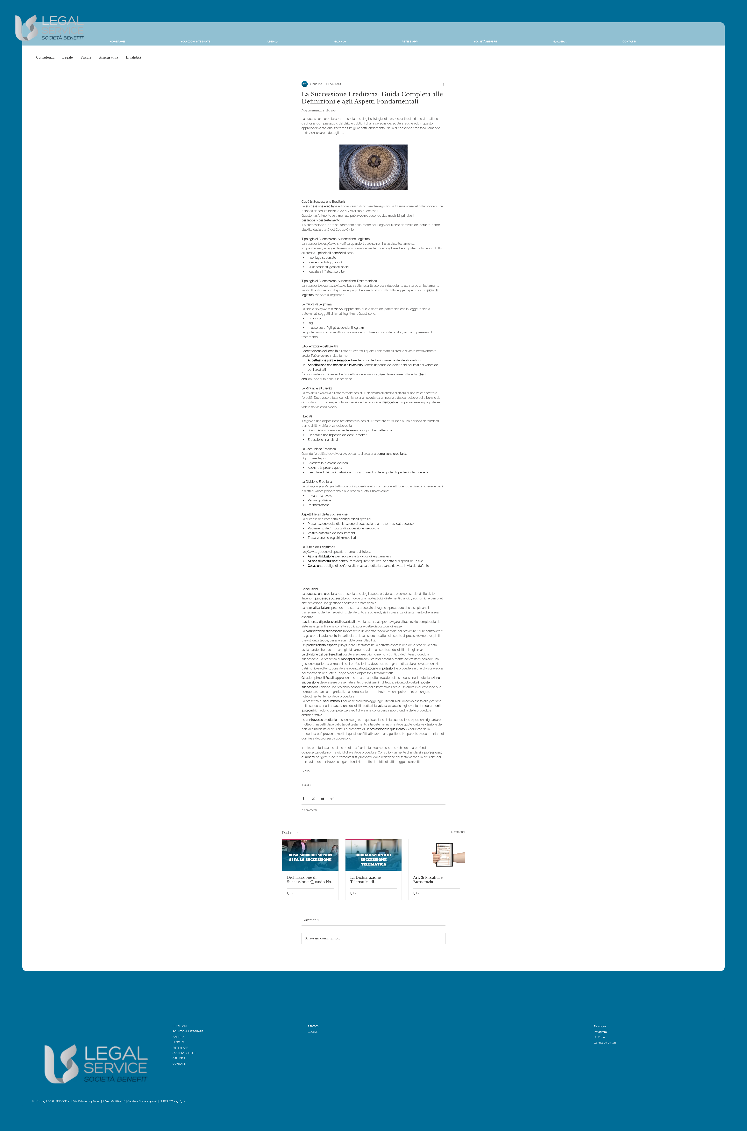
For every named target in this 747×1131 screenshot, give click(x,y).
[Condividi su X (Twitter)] (313, 798)
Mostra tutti (458, 831)
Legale (67, 57)
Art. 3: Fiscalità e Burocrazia (428, 879)
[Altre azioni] (443, 84)
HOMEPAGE (180, 1026)
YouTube (599, 1037)
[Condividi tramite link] (332, 798)
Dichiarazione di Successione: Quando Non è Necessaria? (310, 879)
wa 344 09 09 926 (605, 1042)
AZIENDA (178, 1036)
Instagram (600, 1031)
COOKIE (313, 1031)
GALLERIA (179, 1058)
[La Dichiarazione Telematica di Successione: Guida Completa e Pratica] (373, 855)
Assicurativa (108, 57)
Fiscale (86, 57)
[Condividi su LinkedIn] (322, 798)
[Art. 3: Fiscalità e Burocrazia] (437, 855)
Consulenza (45, 57)
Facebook (600, 1026)
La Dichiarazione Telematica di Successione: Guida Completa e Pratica (367, 879)
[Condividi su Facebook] (303, 798)
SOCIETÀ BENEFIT (184, 1052)
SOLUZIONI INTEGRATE (188, 1031)
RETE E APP (180, 1047)
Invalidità (133, 57)
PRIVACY (313, 1026)
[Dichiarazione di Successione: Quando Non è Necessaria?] (310, 855)
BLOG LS (178, 1042)
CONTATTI (179, 1063)
